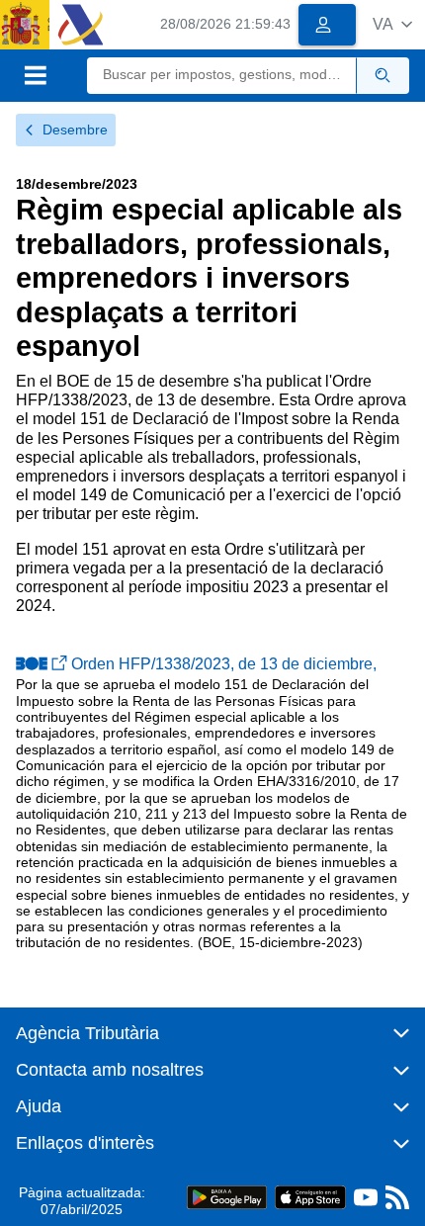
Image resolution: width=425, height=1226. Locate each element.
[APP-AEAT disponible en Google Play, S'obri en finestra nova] (227, 1196)
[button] (392, 24)
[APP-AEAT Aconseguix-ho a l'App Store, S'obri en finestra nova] (310, 1196)
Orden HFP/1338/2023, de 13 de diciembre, (224, 664)
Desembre (75, 129)
